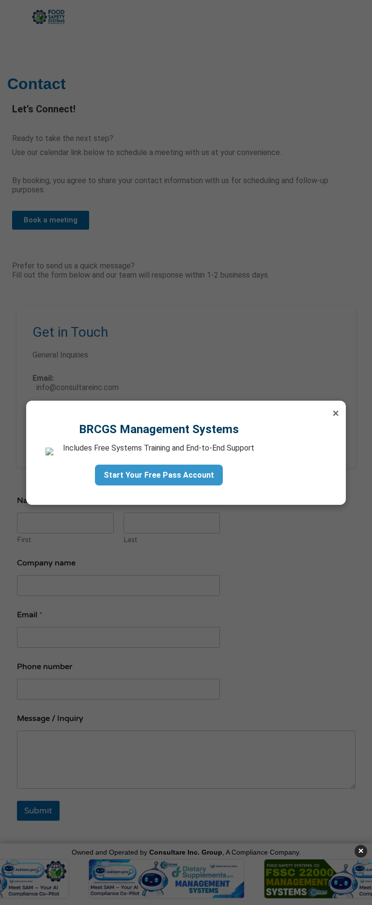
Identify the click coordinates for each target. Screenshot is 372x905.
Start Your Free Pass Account (159, 475)
